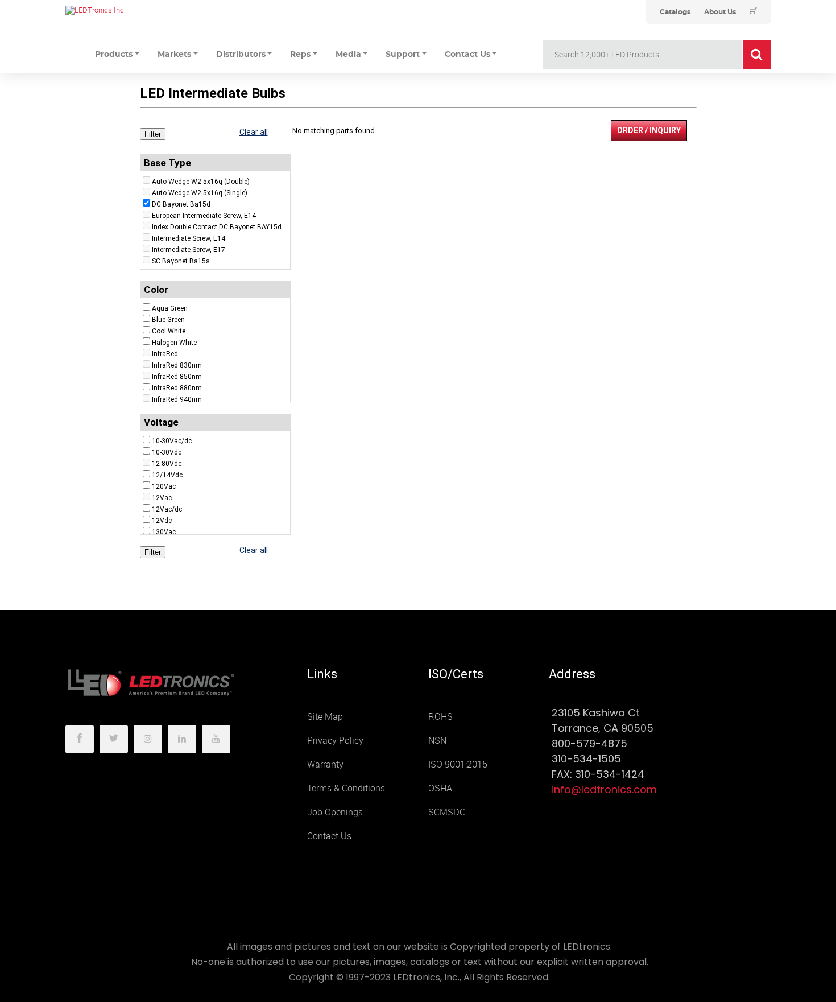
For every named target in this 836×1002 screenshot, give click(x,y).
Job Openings (335, 812)
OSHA (440, 788)
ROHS (440, 716)
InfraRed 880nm (177, 388)
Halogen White (174, 343)
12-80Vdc (166, 464)
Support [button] (403, 55)
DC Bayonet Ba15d (181, 204)
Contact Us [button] (467, 55)
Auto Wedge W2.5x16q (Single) (199, 193)
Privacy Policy (335, 740)
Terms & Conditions (346, 788)
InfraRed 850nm (177, 377)
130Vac (164, 532)
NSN (437, 740)
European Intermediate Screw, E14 (204, 216)
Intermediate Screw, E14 (188, 238)
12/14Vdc (167, 475)
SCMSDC (446, 812)
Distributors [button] (241, 55)
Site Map (325, 716)
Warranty (325, 764)
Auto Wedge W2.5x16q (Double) (201, 181)
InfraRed (165, 354)
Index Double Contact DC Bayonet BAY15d (217, 227)
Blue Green (168, 320)
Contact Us (329, 836)
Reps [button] (300, 55)
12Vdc (162, 521)
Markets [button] (174, 55)
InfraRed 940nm (177, 399)
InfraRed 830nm (177, 365)
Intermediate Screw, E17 (188, 250)
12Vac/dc (167, 509)
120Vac (164, 486)
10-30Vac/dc (172, 441)
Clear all (253, 132)
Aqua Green (170, 308)
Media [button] (348, 55)
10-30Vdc (166, 452)
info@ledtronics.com (604, 789)
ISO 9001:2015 (457, 764)
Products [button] (114, 55)
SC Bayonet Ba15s (181, 261)
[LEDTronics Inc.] (150, 10)
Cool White (168, 331)
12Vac (162, 498)
